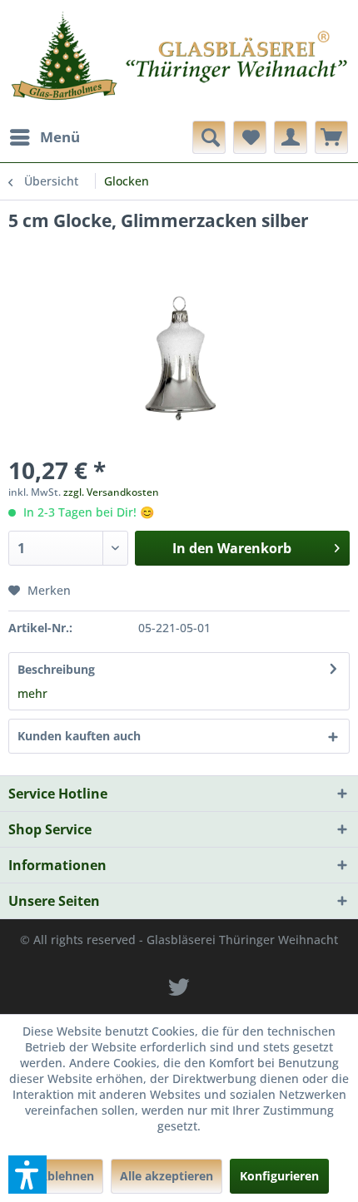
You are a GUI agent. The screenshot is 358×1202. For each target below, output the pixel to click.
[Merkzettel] (249, 137)
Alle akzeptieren (166, 1176)
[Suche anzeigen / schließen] (209, 137)
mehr (32, 693)
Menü (60, 136)
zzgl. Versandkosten (111, 492)
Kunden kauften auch (79, 736)
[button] (27, 1174)
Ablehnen (66, 1176)
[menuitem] (44, 137)
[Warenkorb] (331, 137)
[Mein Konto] (290, 137)
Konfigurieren (279, 1176)
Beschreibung (56, 669)
